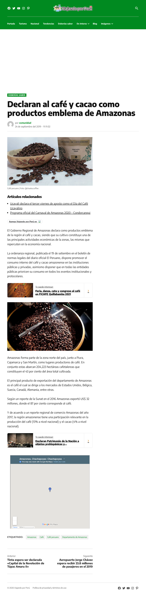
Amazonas (31, 537)
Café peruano (53, 537)
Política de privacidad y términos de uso (49, 588)
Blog (95, 23)
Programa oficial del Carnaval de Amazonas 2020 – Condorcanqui (50, 212)
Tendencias (48, 23)
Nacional (35, 23)
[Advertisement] (73, 61)
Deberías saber (65, 23)
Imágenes (105, 23)
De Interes (82, 23)
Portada (11, 23)
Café (42, 537)
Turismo (23, 23)
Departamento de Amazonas (74, 537)
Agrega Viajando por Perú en (23, 221)
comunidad (25, 122)
